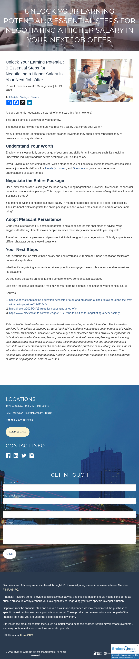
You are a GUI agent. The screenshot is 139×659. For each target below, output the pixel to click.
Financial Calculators (31, 76)
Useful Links (62, 76)
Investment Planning (42, 52)
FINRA (7, 589)
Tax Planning (12, 52)
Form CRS (26, 635)
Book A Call (17, 431)
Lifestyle (13, 97)
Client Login (11, 92)
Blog (6, 76)
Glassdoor (79, 168)
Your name (21, 482)
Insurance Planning (17, 60)
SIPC (15, 589)
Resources (11, 68)
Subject (19, 509)
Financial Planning (50, 60)
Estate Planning (109, 52)
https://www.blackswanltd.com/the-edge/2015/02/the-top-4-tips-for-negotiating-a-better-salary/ (64, 313)
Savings (24, 97)
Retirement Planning (77, 52)
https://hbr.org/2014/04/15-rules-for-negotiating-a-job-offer (43, 308)
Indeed (62, 168)
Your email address (26, 495)
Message (20, 522)
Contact (9, 84)
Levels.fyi (50, 168)
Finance (35, 97)
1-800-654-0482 (24, 419)
